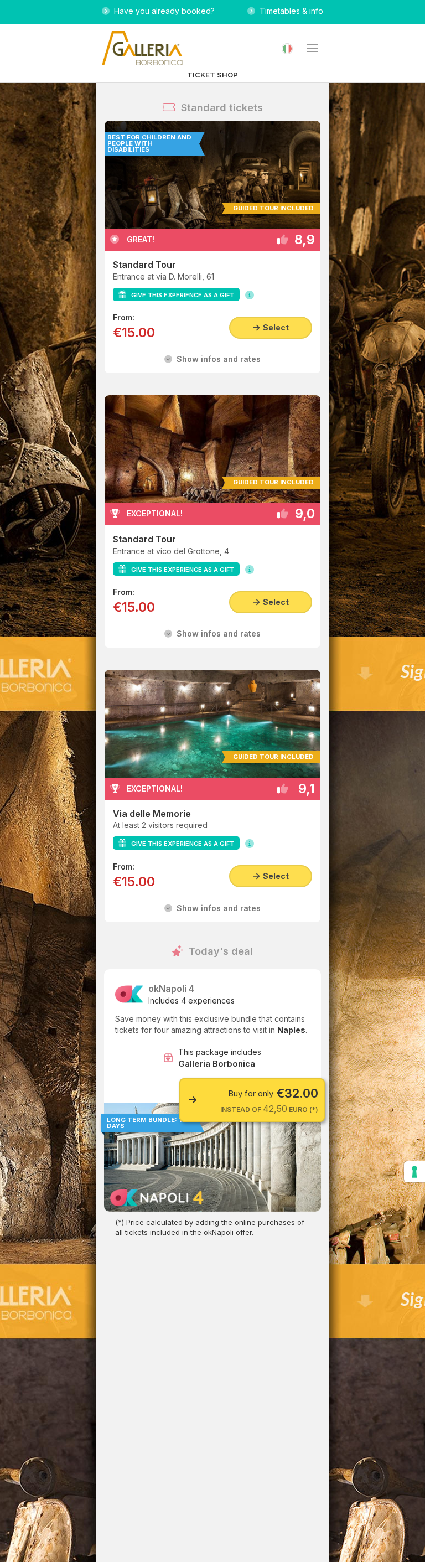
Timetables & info (289, 10)
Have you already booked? (162, 10)
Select (274, 327)
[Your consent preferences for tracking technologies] (414, 1171)
